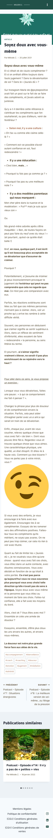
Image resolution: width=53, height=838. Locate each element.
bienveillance (32, 654)
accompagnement (14, 654)
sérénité (10, 671)
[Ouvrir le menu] (47, 5)
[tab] (21, 788)
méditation (35, 666)
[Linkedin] (47, 820)
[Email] (47, 826)
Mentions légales (22, 808)
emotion (10, 666)
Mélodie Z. (12, 58)
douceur (32, 660)
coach (9, 660)
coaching (20, 660)
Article (8, 39)
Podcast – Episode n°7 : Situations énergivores (13, 691)
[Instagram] (47, 813)
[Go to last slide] (8, 757)
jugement (22, 666)
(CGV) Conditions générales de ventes (22, 829)
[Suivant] (44, 757)
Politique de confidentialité (22, 813)
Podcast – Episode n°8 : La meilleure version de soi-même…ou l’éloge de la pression (39, 695)
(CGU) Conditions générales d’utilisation (22, 821)
